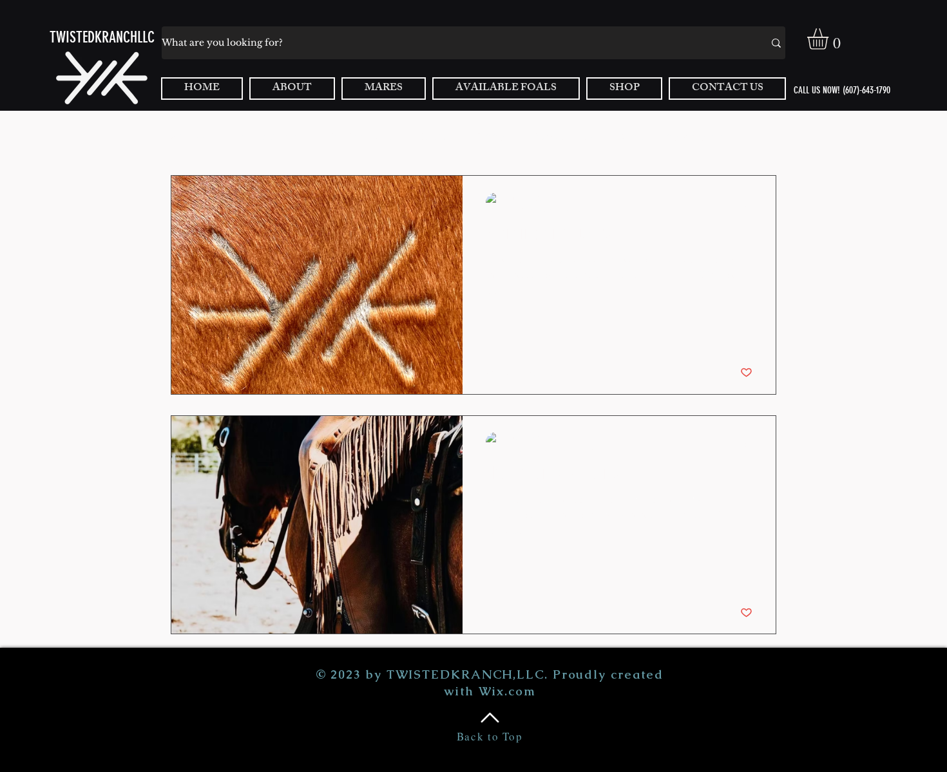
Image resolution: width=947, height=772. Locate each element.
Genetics (432, 136)
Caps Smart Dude (360, 136)
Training (489, 136)
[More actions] (750, 203)
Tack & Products (561, 136)
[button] (830, 39)
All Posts (187, 136)
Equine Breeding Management (673, 136)
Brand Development (265, 136)
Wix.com (507, 691)
